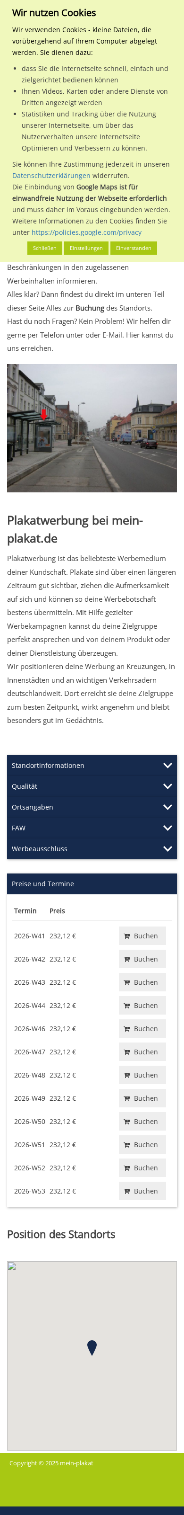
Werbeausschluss (39, 848)
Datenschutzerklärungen (51, 175)
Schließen (45, 247)
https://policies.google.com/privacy (87, 232)
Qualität (24, 786)
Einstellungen (86, 247)
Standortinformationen (48, 765)
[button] (92, 1348)
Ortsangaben (32, 806)
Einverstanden (133, 247)
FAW (18, 827)
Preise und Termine (43, 883)
